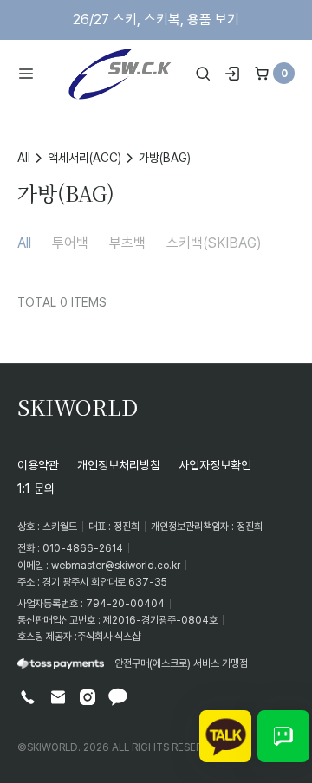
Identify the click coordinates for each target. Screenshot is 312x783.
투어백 (70, 242)
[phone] (27, 697)
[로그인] (232, 73)
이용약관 (38, 464)
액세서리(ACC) (84, 157)
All (23, 157)
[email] (58, 697)
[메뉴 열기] (31, 74)
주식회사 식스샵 (108, 636)
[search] (202, 73)
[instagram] (87, 697)
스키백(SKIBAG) (214, 242)
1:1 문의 (36, 488)
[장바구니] (261, 73)
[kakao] (117, 697)
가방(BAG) (165, 157)
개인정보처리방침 (118, 464)
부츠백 (127, 242)
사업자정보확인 (215, 464)
